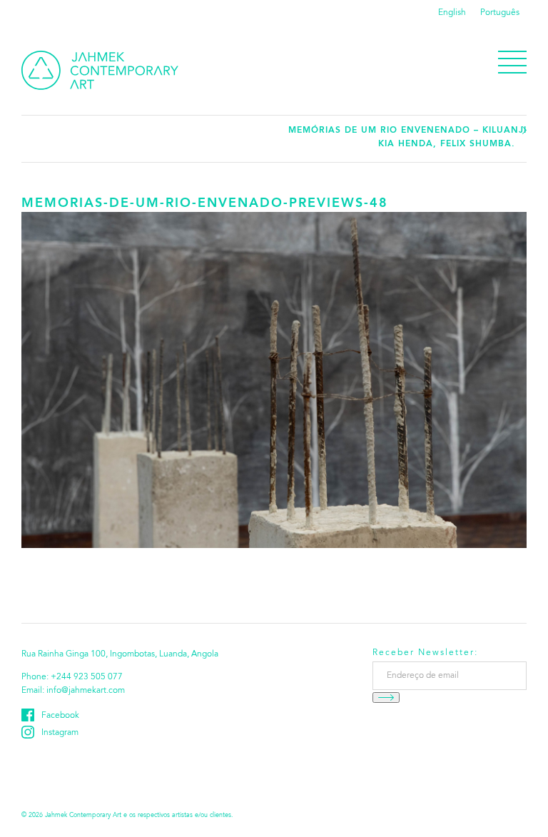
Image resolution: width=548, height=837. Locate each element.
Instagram (59, 733)
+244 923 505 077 (87, 677)
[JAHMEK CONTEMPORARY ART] (99, 70)
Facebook (60, 715)
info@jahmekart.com (85, 690)
